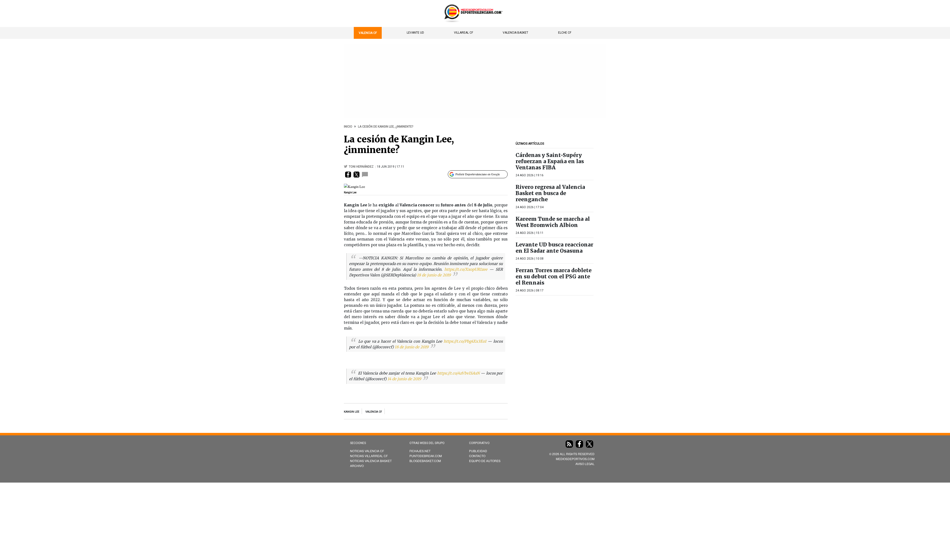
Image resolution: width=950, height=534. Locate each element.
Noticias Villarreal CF (369, 456)
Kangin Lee (351, 411)
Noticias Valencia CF (367, 451)
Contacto (477, 456)
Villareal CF (463, 32)
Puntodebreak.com (425, 456)
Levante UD (415, 32)
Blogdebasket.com (425, 461)
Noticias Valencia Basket (371, 461)
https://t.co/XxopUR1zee (465, 269)
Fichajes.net (419, 451)
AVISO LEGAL (584, 464)
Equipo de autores (484, 461)
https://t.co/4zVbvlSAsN (458, 373)
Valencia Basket (515, 32)
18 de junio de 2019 (434, 275)
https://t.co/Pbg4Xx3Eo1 (465, 341)
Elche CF (564, 32)
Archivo (357, 466)
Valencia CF (368, 33)
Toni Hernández (361, 166)
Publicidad (478, 451)
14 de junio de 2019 (404, 379)
